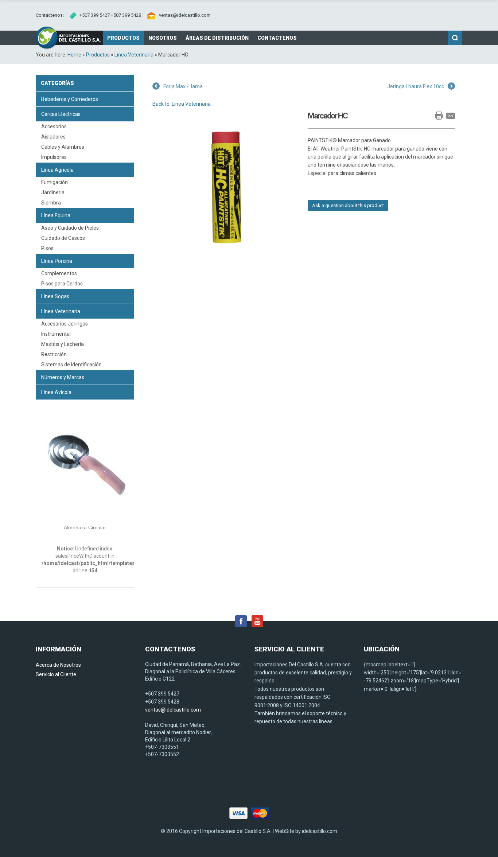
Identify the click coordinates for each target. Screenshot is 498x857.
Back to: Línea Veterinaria (181, 104)
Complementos (59, 273)
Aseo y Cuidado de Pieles (70, 228)
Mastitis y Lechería (62, 344)
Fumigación (54, 182)
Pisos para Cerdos (62, 284)
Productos (98, 55)
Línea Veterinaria (133, 55)
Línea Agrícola (57, 170)
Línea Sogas (55, 296)
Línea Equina (55, 215)
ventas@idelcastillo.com (185, 15)
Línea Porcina (56, 261)
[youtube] (257, 620)
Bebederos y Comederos (69, 99)
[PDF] (427, 115)
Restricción (54, 354)
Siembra (51, 203)
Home (74, 55)
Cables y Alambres (62, 147)
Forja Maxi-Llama (183, 86)
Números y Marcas (62, 377)
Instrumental (56, 334)
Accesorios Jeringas (64, 324)
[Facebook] (241, 620)
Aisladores (53, 137)
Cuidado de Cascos (63, 238)
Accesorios (54, 126)
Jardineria (53, 192)
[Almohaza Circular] (85, 468)
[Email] (450, 115)
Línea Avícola (56, 392)
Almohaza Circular (85, 527)
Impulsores (54, 157)
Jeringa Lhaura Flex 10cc (415, 86)
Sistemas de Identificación (71, 364)
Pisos (47, 248)
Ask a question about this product (348, 205)
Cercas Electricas (61, 114)
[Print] (439, 115)
